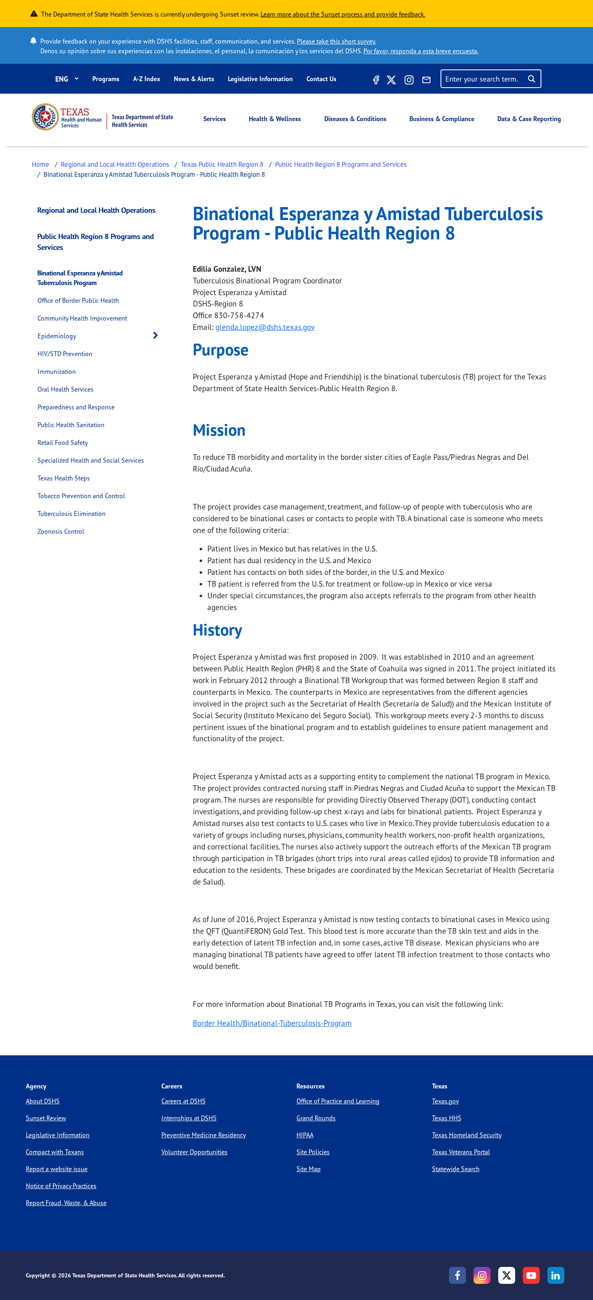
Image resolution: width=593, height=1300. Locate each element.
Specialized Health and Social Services (91, 460)
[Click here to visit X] (391, 81)
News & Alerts (194, 79)
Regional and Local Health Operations (115, 164)
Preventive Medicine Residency (203, 1135)
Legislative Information (260, 79)
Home (40, 164)
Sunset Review (46, 1118)
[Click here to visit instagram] (409, 81)
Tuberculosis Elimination (72, 514)
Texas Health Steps (64, 478)
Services (214, 119)
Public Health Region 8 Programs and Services (341, 164)
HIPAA (304, 1135)
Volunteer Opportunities (194, 1152)
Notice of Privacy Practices (61, 1186)
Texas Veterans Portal (461, 1152)
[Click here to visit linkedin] (556, 1275)
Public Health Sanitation (71, 425)
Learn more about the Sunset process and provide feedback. (343, 14)
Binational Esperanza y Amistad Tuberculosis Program (80, 278)
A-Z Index (146, 79)
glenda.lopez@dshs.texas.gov (265, 327)
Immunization (57, 371)
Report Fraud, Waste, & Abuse (66, 1203)
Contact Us (321, 79)
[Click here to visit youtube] (531, 1275)
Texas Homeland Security (466, 1135)
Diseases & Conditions (355, 119)
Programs (105, 79)
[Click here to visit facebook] (375, 81)
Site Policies (313, 1152)
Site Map (308, 1169)
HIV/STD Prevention (65, 354)
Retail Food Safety (63, 442)
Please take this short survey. (336, 41)
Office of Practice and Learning (338, 1101)
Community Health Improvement (82, 318)
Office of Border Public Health (78, 300)
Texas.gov (445, 1101)
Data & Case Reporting (529, 119)
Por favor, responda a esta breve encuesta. (420, 51)
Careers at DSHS (183, 1101)
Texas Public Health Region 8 (222, 164)
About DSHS (43, 1101)
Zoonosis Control (61, 531)
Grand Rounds (316, 1118)
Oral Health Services (66, 389)
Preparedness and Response (76, 407)
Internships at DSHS (189, 1118)
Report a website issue (57, 1169)
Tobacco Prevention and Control (81, 496)
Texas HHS (446, 1118)
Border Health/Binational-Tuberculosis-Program (272, 1023)
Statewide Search (456, 1169)
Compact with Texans (55, 1152)
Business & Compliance (441, 119)
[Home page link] (102, 116)
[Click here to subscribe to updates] (426, 81)
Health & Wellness (275, 119)
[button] (158, 336)
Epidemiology (57, 336)
